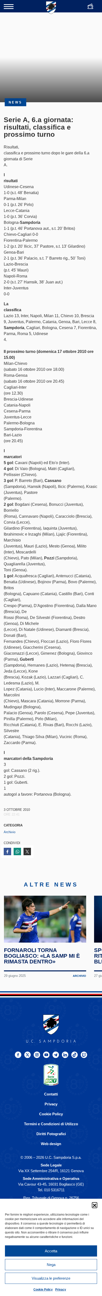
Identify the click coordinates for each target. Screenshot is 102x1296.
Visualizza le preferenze (51, 1278)
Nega (51, 1264)
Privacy (60, 1289)
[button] (94, 1204)
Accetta (51, 1251)
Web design (51, 1144)
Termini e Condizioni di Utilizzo (51, 1124)
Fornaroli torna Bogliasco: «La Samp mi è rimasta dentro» (42, 955)
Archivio (9, 832)
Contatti (51, 1094)
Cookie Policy (43, 1289)
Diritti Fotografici (51, 1134)
